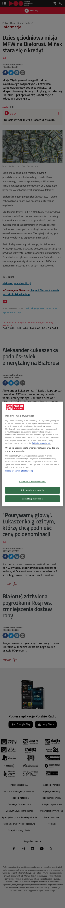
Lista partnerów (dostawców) (19, 470)
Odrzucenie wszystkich (32, 490)
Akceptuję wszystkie (32, 498)
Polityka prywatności (41, 443)
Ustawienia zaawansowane (32, 481)
